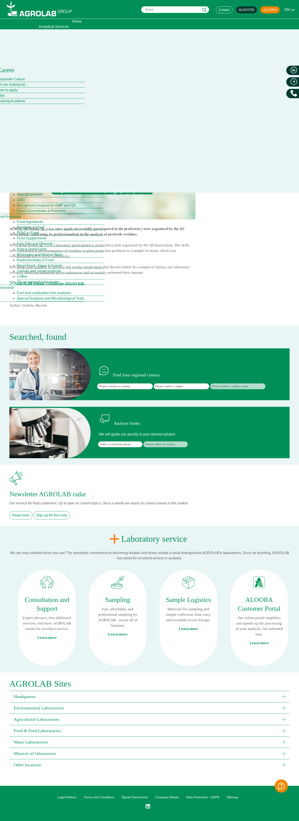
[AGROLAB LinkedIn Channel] (149, 806)
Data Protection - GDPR (202, 797)
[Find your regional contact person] (281, 786)
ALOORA (270, 10)
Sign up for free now (51, 515)
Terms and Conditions (99, 797)
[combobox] (175, 9)
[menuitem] (77, 21)
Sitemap (232, 797)
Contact (224, 10)
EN (287, 10)
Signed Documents (134, 797)
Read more (21, 515)
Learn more (47, 637)
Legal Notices (67, 797)
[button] (149, 696)
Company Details (167, 797)
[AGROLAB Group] (41, 17)
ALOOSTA (246, 10)
